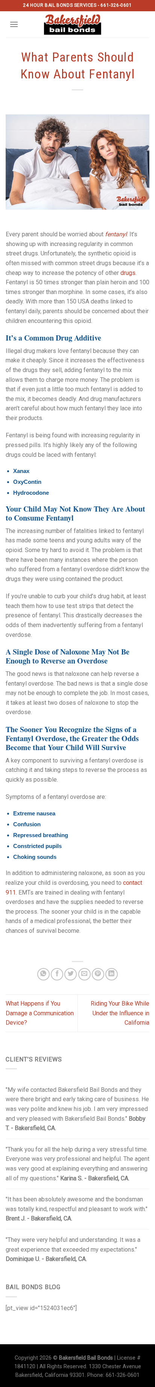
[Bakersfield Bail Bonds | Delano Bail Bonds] (77, 24)
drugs (127, 272)
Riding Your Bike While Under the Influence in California (120, 1013)
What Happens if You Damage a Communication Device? (40, 1013)
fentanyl (116, 234)
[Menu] (13, 24)
